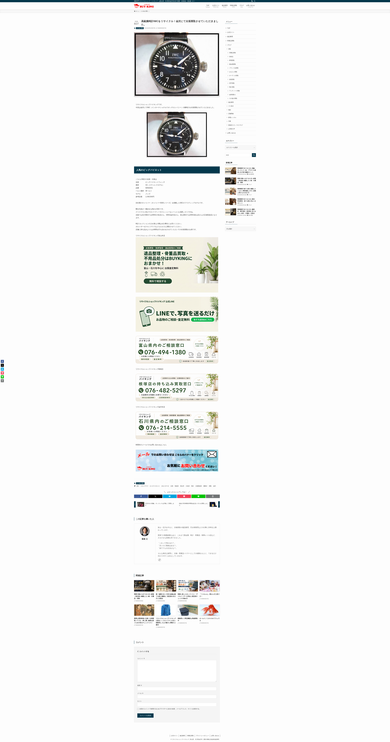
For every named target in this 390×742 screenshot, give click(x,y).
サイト (139, 701)
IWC (138, 486)
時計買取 (232, 87)
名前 (139, 685)
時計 (192, 486)
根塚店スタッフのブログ (235, 125)
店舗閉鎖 (231, 113)
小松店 (188, 486)
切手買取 (232, 83)
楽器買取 (232, 79)
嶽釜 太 (145, 539)
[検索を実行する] (254, 155)
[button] (141, 496)
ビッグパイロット (155, 486)
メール (140, 693)
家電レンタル (232, 117)
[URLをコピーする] (213, 496)
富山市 (182, 486)
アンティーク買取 (234, 91)
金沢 (214, 486)
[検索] (254, 1)
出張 (172, 486)
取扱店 (177, 486)
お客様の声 (231, 129)
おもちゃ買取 (233, 72)
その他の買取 (139, 28)
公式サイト (230, 32)
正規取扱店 (199, 486)
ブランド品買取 (233, 68)
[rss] (252, 1)
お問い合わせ (231, 133)
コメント (141, 658)
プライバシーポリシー (202, 735)
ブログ (229, 45)
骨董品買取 (230, 41)
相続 (229, 110)
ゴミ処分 (231, 106)
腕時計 (205, 486)
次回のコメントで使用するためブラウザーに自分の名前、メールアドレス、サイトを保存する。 (170, 709)
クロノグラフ (144, 486)
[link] (159, 560)
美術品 (231, 56)
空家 (229, 121)
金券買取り (232, 94)
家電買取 (232, 60)
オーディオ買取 (233, 75)
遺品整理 (230, 36)
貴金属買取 (232, 64)
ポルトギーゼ (165, 486)
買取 (210, 486)
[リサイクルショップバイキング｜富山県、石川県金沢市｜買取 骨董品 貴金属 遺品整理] (144, 6)
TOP (228, 28)
